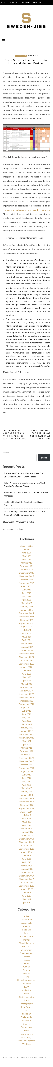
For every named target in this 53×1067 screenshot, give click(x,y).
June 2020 (26, 778)
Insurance (26, 983)
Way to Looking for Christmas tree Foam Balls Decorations (40, 434)
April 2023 (26, 680)
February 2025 (26, 606)
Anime (26, 916)
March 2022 (26, 724)
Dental (26, 939)
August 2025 (26, 586)
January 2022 (26, 731)
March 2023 (26, 684)
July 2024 (26, 630)
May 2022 (26, 717)
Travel (26, 1030)
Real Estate (26, 1007)
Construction (26, 936)
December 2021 (26, 734)
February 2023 (26, 687)
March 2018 (26, 865)
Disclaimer (25, 2)
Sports (26, 1024)
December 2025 (26, 573)
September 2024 (26, 623)
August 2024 (26, 626)
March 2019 (26, 828)
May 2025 (26, 596)
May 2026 (26, 556)
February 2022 (26, 727)
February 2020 (26, 791)
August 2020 (26, 771)
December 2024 (26, 613)
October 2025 (26, 579)
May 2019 (26, 822)
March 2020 (26, 788)
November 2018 (26, 842)
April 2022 (26, 721)
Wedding (26, 1044)
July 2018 (26, 855)
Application (26, 919)
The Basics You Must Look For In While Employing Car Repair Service (14, 434)
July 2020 (26, 774)
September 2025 (26, 583)
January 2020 (26, 795)
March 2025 (26, 603)
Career (26, 933)
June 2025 (26, 593)
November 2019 (26, 801)
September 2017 (26, 885)
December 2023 (26, 653)
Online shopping (26, 997)
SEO (26, 1010)
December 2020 (26, 758)
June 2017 (26, 896)
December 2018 (26, 838)
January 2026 (26, 569)
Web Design (26, 1037)
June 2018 (26, 859)
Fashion (26, 956)
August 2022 (26, 707)
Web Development (26, 1040)
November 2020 (26, 761)
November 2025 (26, 576)
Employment (26, 950)
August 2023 (26, 667)
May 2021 (26, 741)
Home (26, 976)
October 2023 (26, 660)
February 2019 (26, 832)
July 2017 (26, 892)
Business (26, 929)
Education (26, 946)
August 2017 (26, 889)
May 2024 (26, 637)
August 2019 (26, 812)
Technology (21, 55)
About (3, 2)
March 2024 (26, 643)
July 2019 (26, 815)
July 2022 (26, 711)
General (26, 970)
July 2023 (26, 670)
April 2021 (26, 744)
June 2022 (26, 714)
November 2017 (26, 879)
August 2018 (26, 852)
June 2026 (26, 552)
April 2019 (26, 825)
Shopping (26, 1013)
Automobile (26, 923)
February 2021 (26, 751)
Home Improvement (26, 980)
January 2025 (26, 610)
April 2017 (26, 902)
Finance (26, 960)
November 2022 (26, 697)
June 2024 (26, 633)
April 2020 (26, 785)
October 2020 (26, 764)
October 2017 (26, 882)
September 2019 (26, 808)
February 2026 (26, 566)
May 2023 (26, 677)
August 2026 (26, 546)
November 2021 (26, 737)
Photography (26, 1003)
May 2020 (26, 781)
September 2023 (26, 663)
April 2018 (26, 862)
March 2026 (26, 562)
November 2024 (26, 616)
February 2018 (26, 869)
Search (6, 452)
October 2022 (26, 700)
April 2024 (26, 640)
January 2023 (26, 690)
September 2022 (26, 704)
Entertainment (26, 953)
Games (26, 966)
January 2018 (26, 872)
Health (26, 973)
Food (26, 963)
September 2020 (26, 768)
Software (26, 1020)
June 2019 (26, 818)
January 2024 (26, 650)
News (26, 993)
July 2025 (26, 589)
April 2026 (26, 559)
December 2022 (26, 694)
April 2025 (26, 599)
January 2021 (26, 754)
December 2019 (26, 798)
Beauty (26, 926)
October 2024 (26, 620)
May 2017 (26, 899)
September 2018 (26, 849)
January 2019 (26, 835)
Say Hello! (37, 2)
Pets (26, 1000)
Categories (14, 2)
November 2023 (26, 657)
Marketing (26, 990)
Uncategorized (26, 1034)
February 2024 (26, 647)
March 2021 (26, 747)
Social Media (26, 1017)
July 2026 (26, 549)
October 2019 (26, 805)
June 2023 (26, 674)
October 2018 (26, 845)
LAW (26, 987)
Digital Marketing (26, 943)
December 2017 (26, 875)
